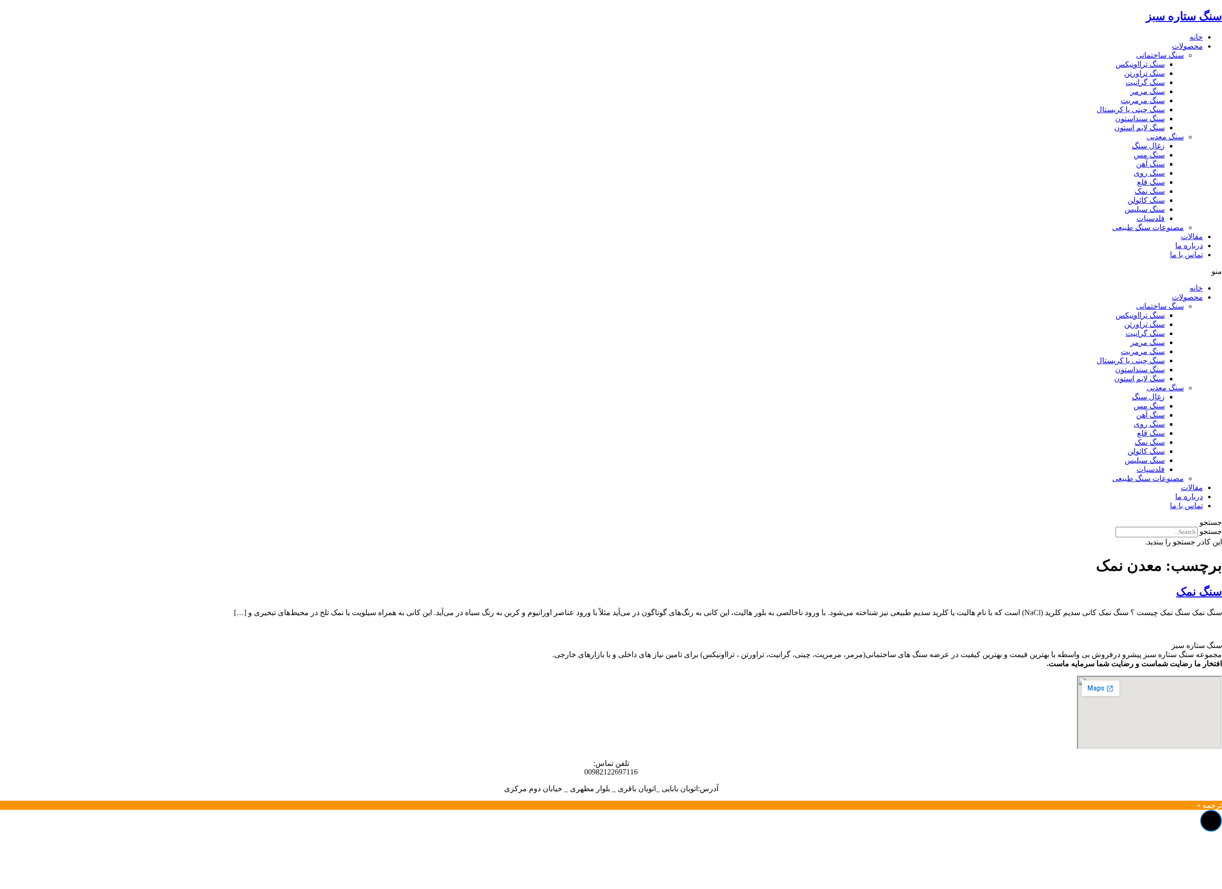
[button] (611, 271)
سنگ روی (1149, 173)
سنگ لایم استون (1139, 128)
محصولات (1187, 46)
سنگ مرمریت (1143, 100)
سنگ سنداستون (1140, 119)
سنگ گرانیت (1145, 82)
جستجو (1211, 531)
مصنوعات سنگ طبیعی (1148, 227)
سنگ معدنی (1165, 137)
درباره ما (1189, 245)
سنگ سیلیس (1145, 209)
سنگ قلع (1151, 182)
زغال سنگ (1148, 146)
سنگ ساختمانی (1160, 55)
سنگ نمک (1150, 191)
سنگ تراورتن (1144, 73)
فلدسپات (1151, 218)
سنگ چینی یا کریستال (1130, 109)
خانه (1196, 37)
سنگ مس (1149, 155)
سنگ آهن (1150, 164)
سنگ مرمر (1147, 91)
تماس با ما (1186, 255)
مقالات (1192, 236)
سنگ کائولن (1146, 200)
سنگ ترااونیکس (1140, 64)
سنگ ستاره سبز (1184, 16)
